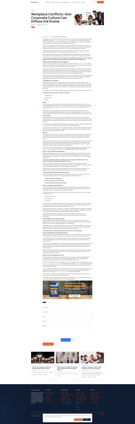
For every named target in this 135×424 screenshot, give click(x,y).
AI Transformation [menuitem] (94, 401)
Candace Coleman (48, 36)
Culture (33, 27)
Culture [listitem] (45, 374)
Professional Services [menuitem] (80, 394)
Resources (58, 2)
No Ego (66, 40)
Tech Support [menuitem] (48, 399)
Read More (51, 379)
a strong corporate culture (83, 52)
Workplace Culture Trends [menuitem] (66, 403)
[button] (101, 414)
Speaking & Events (66, 2)
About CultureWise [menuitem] (49, 392)
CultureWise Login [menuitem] (49, 401)
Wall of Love (77, 2)
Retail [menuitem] (77, 405)
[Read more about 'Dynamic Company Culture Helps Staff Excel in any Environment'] (92, 357)
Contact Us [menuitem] (48, 397)
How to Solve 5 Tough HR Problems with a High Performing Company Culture (67, 368)
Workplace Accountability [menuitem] (66, 401)
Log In (94, 2)
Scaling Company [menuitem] (94, 399)
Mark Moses (78, 263)
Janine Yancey (81, 63)
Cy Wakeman (57, 40)
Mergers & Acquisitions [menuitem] (95, 394)
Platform (53, 2)
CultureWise (72, 206)
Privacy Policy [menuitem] (41, 414)
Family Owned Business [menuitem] (95, 392)
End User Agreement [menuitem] (34, 414)
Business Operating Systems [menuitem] (96, 397)
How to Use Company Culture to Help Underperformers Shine (41, 367)
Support (83, 2)
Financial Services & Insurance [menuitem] (81, 397)
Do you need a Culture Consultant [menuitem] (67, 394)
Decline (86, 419)
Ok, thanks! (78, 419)
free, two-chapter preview (62, 271)
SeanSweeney (33, 24)
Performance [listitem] (35, 374)
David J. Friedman (57, 263)
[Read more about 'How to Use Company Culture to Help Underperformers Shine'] (42, 357)
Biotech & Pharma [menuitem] (79, 403)
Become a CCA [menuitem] (49, 394)
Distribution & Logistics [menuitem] (80, 401)
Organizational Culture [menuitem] (65, 397)
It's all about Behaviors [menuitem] (65, 392)
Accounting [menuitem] (78, 409)
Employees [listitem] (40, 374)
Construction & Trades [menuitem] (80, 392)
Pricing (73, 2)
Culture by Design (48, 263)
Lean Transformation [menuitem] (95, 403)
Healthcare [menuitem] (78, 407)
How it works (47, 2)
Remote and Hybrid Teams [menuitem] (66, 399)
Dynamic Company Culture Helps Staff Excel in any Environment (91, 367)
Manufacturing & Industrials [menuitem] (81, 399)
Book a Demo (100, 2)
